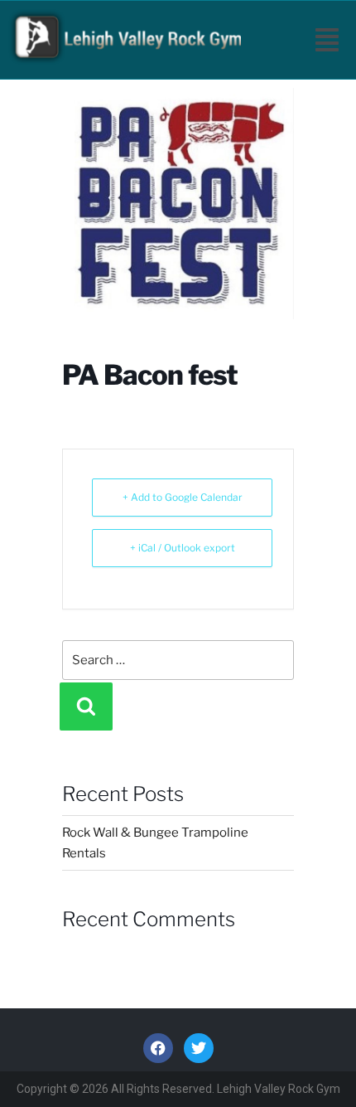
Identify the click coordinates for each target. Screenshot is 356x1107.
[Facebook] (158, 1048)
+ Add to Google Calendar (183, 497)
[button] (327, 40)
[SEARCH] (86, 706)
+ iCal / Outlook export (182, 547)
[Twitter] (199, 1048)
